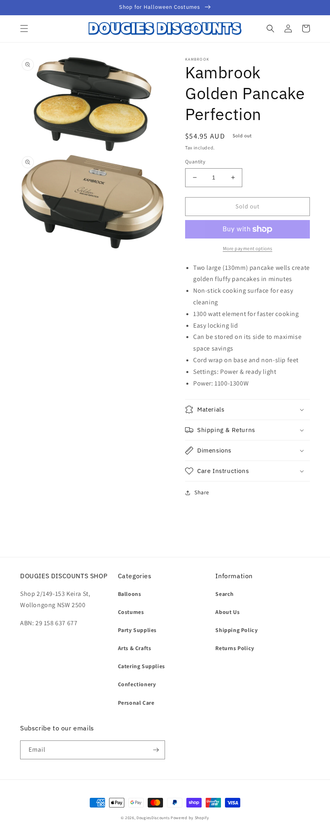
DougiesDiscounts (152, 817)
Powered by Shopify (190, 817)
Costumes (131, 612)
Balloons (129, 593)
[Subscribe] (156, 749)
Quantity (195, 161)
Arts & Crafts (134, 648)
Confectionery (137, 684)
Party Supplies (137, 630)
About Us (227, 612)
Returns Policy (234, 648)
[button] (24, 28)
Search (224, 593)
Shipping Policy (236, 630)
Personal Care (136, 702)
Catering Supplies (141, 666)
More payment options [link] (247, 248)
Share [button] (201, 492)
